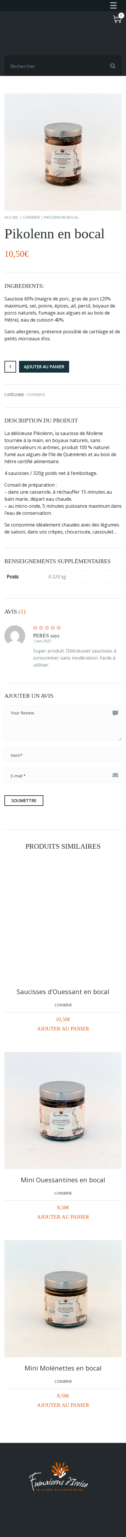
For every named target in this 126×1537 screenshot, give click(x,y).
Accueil (11, 217)
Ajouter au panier (63, 1028)
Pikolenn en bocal (54, 233)
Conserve (31, 217)
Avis (14, 611)
